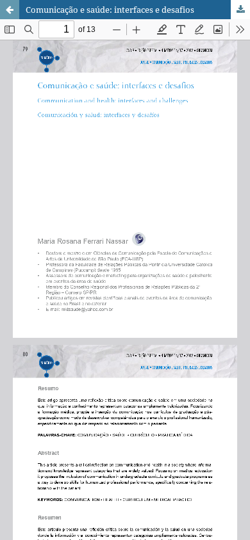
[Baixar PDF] (240, 9)
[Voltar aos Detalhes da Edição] (9, 9)
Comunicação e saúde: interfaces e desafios (110, 9)
